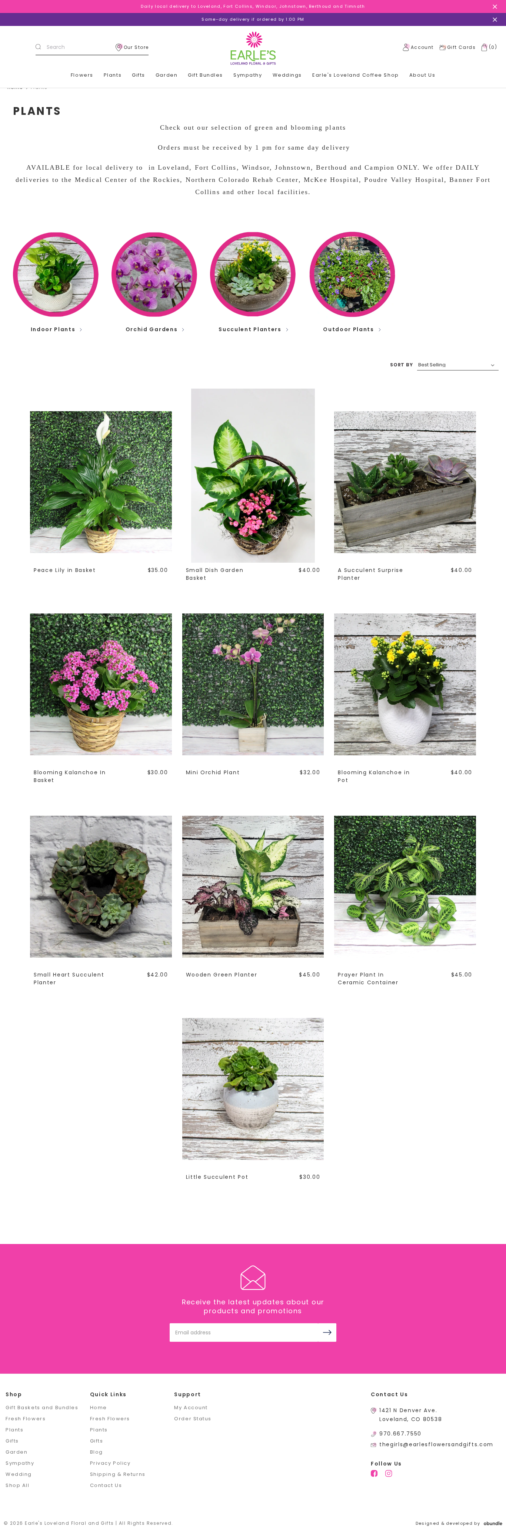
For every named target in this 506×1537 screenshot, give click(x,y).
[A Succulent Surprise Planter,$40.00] (405, 482)
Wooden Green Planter (221, 974)
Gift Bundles (205, 75)
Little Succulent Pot (217, 1177)
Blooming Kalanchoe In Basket (70, 776)
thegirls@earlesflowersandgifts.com (436, 1444)
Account (422, 47)
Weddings (287, 75)
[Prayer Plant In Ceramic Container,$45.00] (405, 886)
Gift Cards (461, 47)
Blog (96, 1452)
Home (98, 1407)
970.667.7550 (400, 1433)
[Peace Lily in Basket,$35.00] (101, 482)
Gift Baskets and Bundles (42, 1407)
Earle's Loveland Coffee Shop (355, 75)
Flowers (82, 75)
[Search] (38, 47)
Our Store (136, 47)
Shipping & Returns (118, 1474)
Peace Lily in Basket (65, 570)
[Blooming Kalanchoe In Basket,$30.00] (101, 684)
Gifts (138, 75)
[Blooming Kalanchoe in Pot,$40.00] (405, 684)
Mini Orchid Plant (213, 772)
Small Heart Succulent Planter (69, 978)
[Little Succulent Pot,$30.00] (253, 1088)
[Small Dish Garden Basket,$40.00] (253, 482)
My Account (191, 1407)
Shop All (17, 1485)
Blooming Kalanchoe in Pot (374, 776)
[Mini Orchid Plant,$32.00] (253, 684)
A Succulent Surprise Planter (370, 574)
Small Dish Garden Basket (215, 574)
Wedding (19, 1474)
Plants (112, 75)
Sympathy (247, 75)
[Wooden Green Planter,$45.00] (253, 886)
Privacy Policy (110, 1463)
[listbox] (458, 364)
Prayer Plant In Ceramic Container (368, 978)
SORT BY (401, 364)
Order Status (193, 1418)
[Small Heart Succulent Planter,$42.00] (101, 886)
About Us (422, 75)
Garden (166, 75)
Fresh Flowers (26, 1418)
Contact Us (106, 1485)
